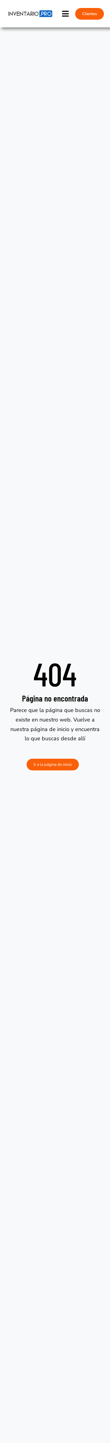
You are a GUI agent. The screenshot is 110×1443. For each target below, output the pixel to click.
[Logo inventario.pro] (29, 12)
